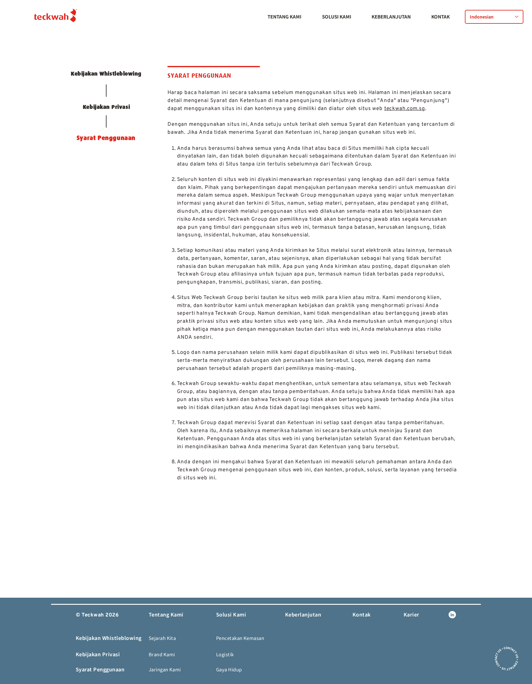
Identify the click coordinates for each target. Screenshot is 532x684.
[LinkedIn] (452, 614)
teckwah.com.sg (404, 108)
